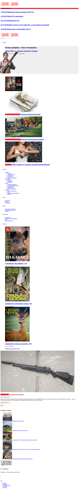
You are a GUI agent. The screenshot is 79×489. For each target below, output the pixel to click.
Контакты (5, 487)
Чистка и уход (10, 176)
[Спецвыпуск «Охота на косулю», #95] (17, 341)
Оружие (4, 169)
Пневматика (10, 175)
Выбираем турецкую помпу (18, 421)
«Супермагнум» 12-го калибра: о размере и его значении (24, 440)
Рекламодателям (6, 485)
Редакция (5, 486)
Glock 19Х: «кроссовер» (12, 16)
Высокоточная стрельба (10, 209)
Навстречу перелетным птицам (32, 139)
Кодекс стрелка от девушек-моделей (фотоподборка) (30, 164)
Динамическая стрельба (10, 210)
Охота (4, 197)
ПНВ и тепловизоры (11, 188)
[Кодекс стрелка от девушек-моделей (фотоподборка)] (23, 161)
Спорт (4, 205)
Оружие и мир (15, 114)
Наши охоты (7, 200)
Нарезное (8, 139)
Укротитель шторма (16, 394)
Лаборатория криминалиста (13, 193)
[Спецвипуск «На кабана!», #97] (17, 260)
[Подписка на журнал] (13, 90)
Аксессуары (7, 202)
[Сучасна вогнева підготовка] (23, 111)
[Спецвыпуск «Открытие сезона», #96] (17, 301)
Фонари (9, 194)
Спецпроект (5, 214)
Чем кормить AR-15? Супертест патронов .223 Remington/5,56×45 (26, 449)
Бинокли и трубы (11, 186)
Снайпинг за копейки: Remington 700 (20, 430)
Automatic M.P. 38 (10, 20)
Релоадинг (9, 182)
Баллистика (9, 181)
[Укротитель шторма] (37, 391)
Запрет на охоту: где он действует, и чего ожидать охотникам (25, 25)
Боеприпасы (8, 178)
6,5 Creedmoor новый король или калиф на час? (22, 458)
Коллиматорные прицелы (13, 185)
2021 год (7, 266)
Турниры (7, 211)
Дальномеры (10, 187)
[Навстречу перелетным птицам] (23, 136)
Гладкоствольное (11, 174)
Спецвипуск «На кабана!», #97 (16, 263)
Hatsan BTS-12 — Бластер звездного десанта (21, 51)
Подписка (5, 484)
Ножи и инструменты (12, 191)
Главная (4, 483)
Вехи (8, 192)
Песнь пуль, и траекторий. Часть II (16, 29)
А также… (7, 189)
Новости (4, 42)
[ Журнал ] (5, 223)
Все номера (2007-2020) (13, 348)
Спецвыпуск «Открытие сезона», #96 (18, 304)
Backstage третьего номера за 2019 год (17, 12)
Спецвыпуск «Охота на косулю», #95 (18, 344)
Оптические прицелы (12, 184)
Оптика (6, 183)
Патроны (9, 180)
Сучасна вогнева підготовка (30, 114)
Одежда (7, 201)
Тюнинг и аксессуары (12, 177)
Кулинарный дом (9, 220)
